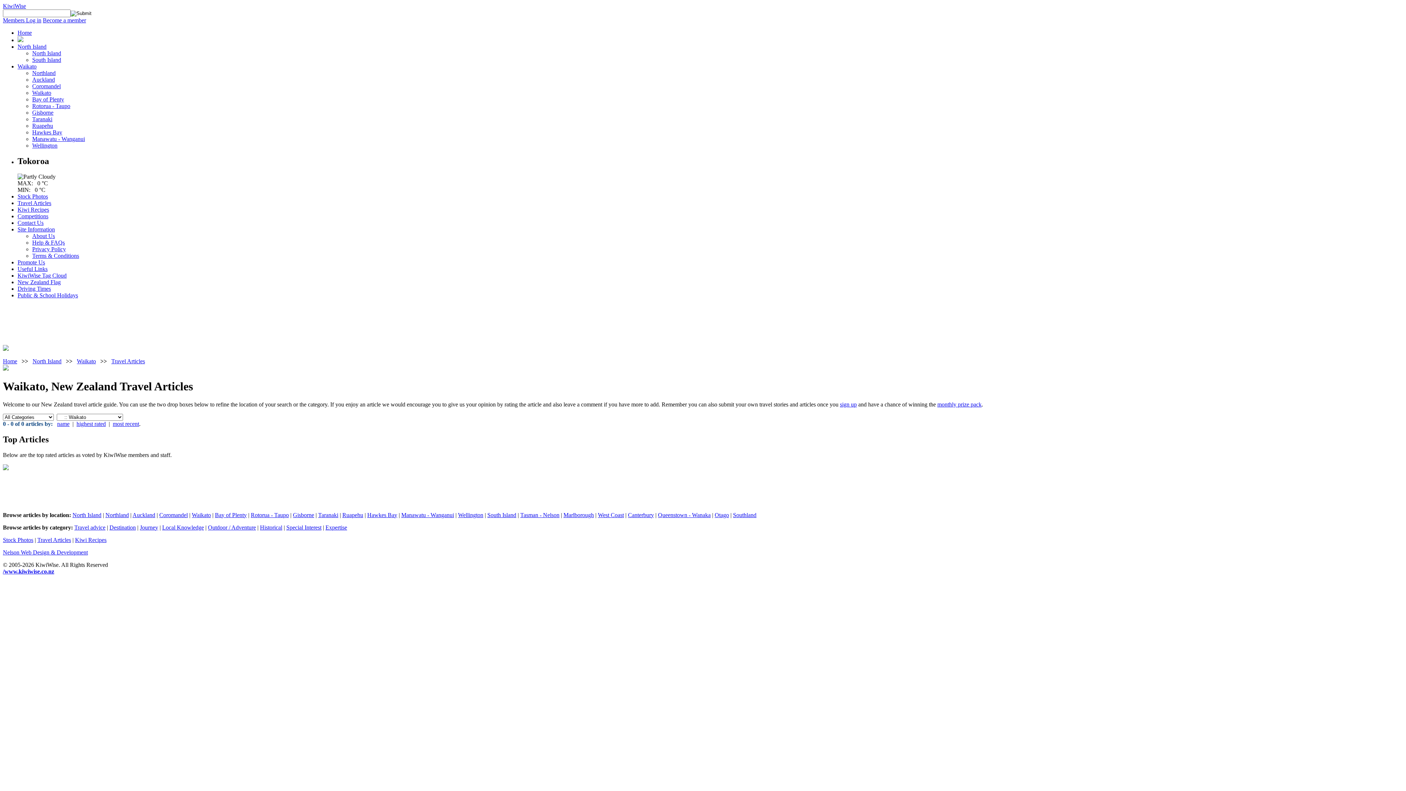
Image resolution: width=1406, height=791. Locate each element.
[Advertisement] (25, 321)
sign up (848, 404)
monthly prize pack (959, 404)
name (63, 424)
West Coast (611, 515)
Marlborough (578, 515)
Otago (722, 515)
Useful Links (33, 269)
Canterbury (641, 515)
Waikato (27, 66)
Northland (44, 73)
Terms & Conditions (55, 256)
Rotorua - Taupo (51, 106)
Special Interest (303, 527)
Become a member (64, 20)
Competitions (33, 216)
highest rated (91, 424)
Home (25, 33)
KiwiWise (14, 6)
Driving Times (34, 289)
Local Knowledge (183, 527)
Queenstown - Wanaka (684, 515)
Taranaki (42, 119)
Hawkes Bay (47, 132)
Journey (149, 527)
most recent (126, 424)
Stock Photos (33, 196)
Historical (271, 527)
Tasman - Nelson (539, 515)
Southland (744, 515)
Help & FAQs (48, 242)
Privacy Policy (49, 249)
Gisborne (42, 112)
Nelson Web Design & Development (45, 552)
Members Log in (22, 20)
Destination (122, 527)
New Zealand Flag (39, 282)
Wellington (44, 145)
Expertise (336, 527)
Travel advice (89, 527)
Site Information (36, 229)
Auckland (43, 80)
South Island (46, 60)
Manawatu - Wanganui (58, 139)
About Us (43, 236)
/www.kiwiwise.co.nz (28, 571)
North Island (32, 47)
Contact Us (31, 223)
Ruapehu (42, 126)
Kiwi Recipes (33, 210)
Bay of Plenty (48, 99)
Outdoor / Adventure (232, 527)
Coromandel (46, 86)
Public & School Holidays (48, 295)
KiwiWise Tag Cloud (42, 275)
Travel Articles (34, 203)
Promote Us (31, 262)
